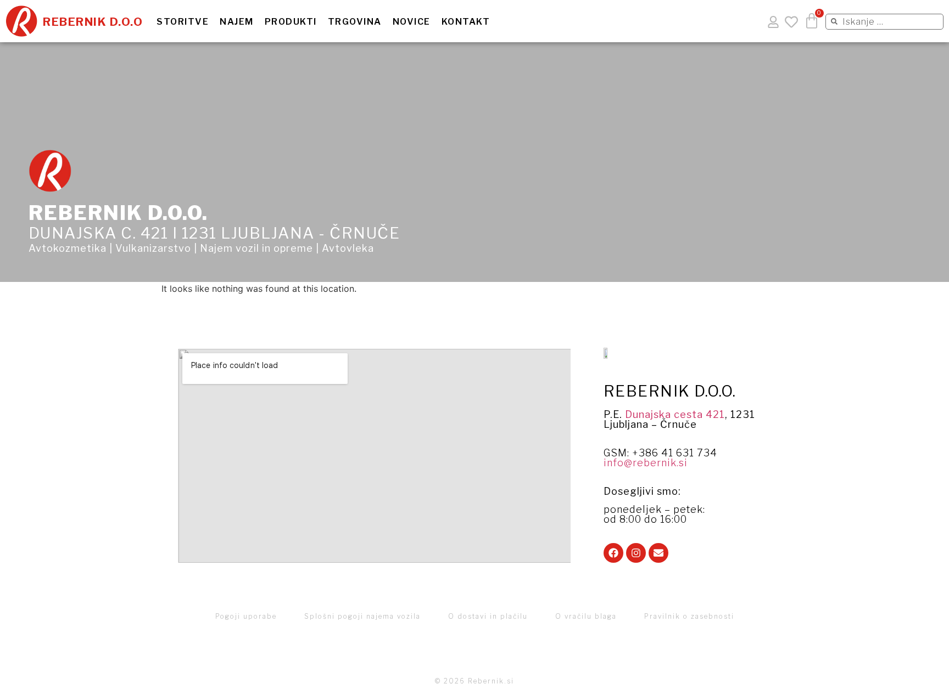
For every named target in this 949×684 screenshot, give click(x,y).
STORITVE (183, 22)
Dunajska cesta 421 (675, 414)
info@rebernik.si (646, 462)
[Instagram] (636, 553)
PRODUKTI (291, 22)
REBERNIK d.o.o (93, 22)
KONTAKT (466, 22)
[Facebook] (613, 553)
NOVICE (412, 22)
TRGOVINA (355, 22)
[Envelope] (658, 553)
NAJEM (237, 22)
